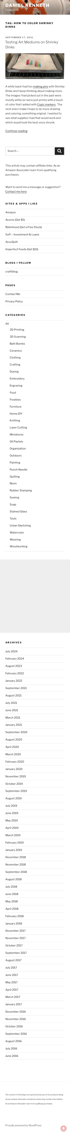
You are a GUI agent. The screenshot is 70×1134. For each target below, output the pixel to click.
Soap (13, 504)
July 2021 (11, 703)
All (7, 323)
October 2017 (14, 945)
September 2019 (16, 791)
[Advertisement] (35, 596)
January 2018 (13, 923)
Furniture (16, 406)
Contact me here (16, 191)
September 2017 (16, 953)
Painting (15, 462)
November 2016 (15, 1019)
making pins (40, 86)
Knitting (15, 420)
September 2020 (16, 732)
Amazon (10, 212)
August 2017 (13, 960)
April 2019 (11, 828)
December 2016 (15, 1011)
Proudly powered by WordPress (23, 1125)
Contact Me (12, 294)
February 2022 (14, 673)
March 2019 (12, 835)
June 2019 (11, 813)
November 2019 (15, 776)
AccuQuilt (11, 242)
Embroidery (17, 378)
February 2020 (14, 761)
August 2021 (13, 695)
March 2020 (13, 754)
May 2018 (11, 901)
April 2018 (11, 908)
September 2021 (16, 688)
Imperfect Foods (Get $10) (21, 249)
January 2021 (13, 724)
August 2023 (13, 666)
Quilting (15, 476)
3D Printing (17, 329)
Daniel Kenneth (27, 5)
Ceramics (16, 350)
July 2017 (11, 967)
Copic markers (46, 104)
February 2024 (14, 658)
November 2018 (15, 864)
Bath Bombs (17, 343)
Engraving (16, 385)
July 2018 (11, 886)
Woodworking (18, 546)
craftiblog (11, 271)
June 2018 (11, 894)
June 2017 (11, 975)
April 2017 (11, 989)
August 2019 (13, 798)
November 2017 (15, 938)
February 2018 (14, 916)
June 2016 (11, 1056)
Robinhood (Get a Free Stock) (23, 227)
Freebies (15, 399)
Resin (13, 483)
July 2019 (11, 805)
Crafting (15, 364)
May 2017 (11, 982)
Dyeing (14, 371)
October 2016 (14, 1026)
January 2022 (13, 680)
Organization (18, 448)
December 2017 (15, 930)
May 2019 (11, 820)
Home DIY (16, 413)
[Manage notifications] (63, 1128)
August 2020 (13, 739)
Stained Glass (18, 511)
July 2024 (11, 651)
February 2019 (14, 842)
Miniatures (17, 434)
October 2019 (14, 783)
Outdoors (16, 455)
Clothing (15, 357)
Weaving (15, 539)
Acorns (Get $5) (15, 219)
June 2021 (11, 710)
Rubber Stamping (21, 490)
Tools (13, 518)
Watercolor (17, 532)
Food (13, 392)
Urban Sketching (20, 525)
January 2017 (13, 1004)
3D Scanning (18, 336)
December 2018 (15, 857)
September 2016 (16, 1033)
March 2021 (12, 717)
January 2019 (13, 850)
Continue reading (16, 131)
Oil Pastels (16, 441)
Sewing (14, 497)
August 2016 (13, 1041)
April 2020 (12, 747)
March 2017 (12, 997)
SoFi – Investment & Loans (22, 234)
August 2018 (13, 879)
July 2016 (11, 1048)
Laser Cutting (18, 427)
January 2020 (13, 769)
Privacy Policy (14, 301)
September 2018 (16, 872)
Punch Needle (18, 469)
